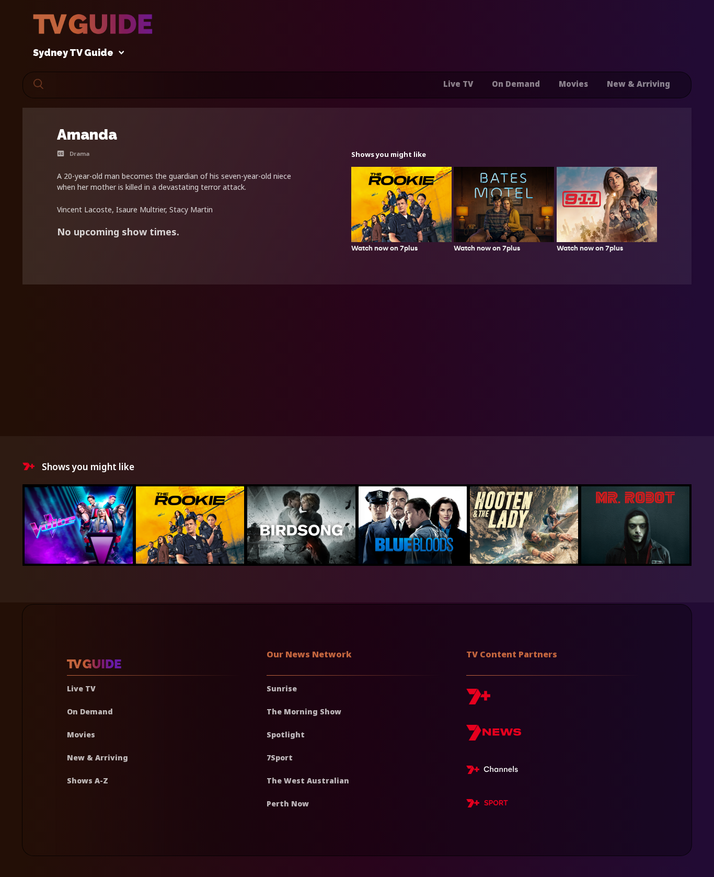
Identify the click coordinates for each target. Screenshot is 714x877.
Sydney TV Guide (73, 53)
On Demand (516, 83)
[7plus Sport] (487, 804)
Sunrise (282, 688)
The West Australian (308, 780)
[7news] (493, 736)
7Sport (280, 757)
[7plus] (478, 700)
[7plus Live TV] (495, 771)
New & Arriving (638, 83)
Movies (573, 83)
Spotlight (286, 734)
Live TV (458, 83)
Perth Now (288, 803)
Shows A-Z (87, 780)
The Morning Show (304, 711)
